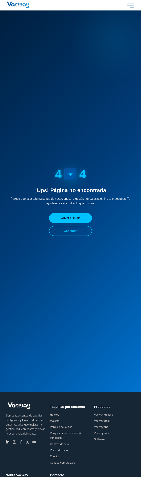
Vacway (103, 414)
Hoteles (54, 414)
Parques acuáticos (61, 426)
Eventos (55, 456)
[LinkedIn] (8, 442)
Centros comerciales (62, 462)
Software (99, 439)
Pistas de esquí (59, 450)
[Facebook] (21, 442)
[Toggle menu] (130, 5)
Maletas (54, 420)
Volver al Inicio (70, 218)
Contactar (70, 230)
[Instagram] (14, 442)
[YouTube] (34, 442)
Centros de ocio (59, 444)
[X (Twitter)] (27, 442)
